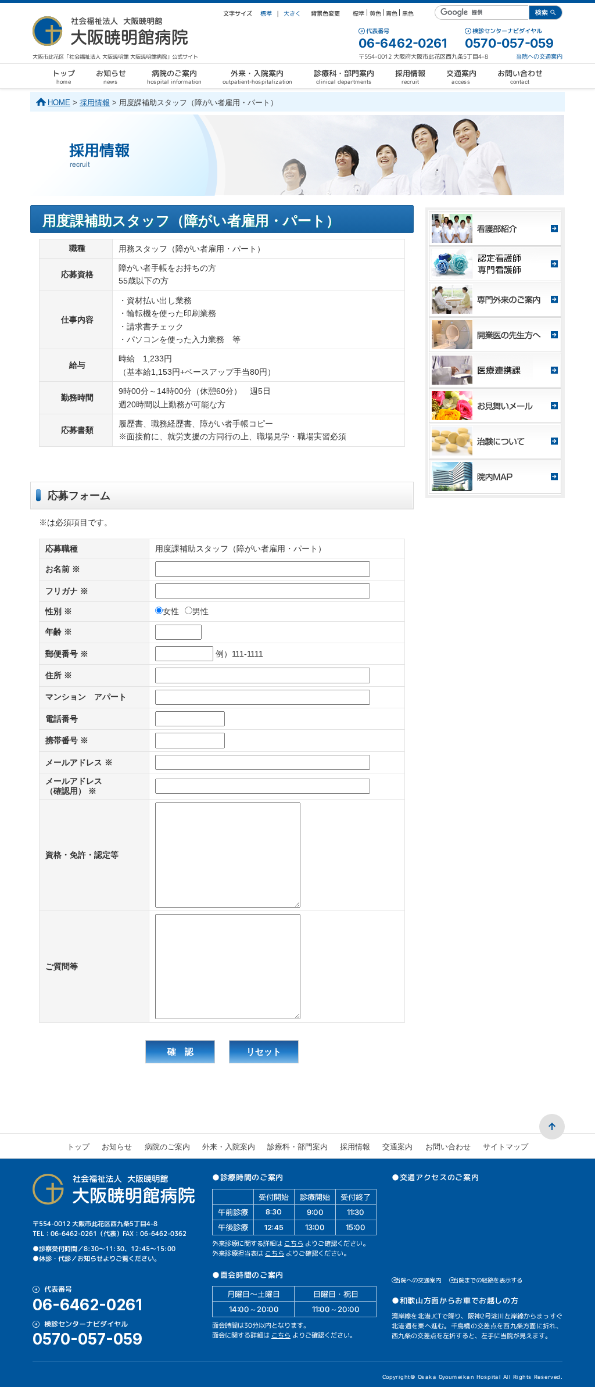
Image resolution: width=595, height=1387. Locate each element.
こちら (293, 1243)
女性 (171, 611)
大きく (292, 13)
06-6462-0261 (403, 43)
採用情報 (95, 102)
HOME (59, 102)
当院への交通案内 (539, 56)
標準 (266, 13)
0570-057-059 (509, 43)
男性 (200, 611)
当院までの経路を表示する (487, 1280)
